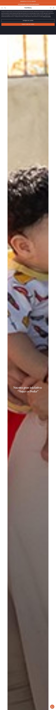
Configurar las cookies (28, 20)
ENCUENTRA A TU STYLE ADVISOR (28, 1)
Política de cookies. (47, 16)
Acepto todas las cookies (28, 24)
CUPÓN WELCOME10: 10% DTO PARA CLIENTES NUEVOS (28, 4)
